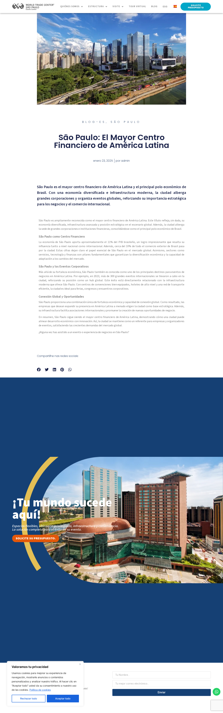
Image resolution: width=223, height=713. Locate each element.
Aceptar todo (62, 698)
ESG (165, 6)
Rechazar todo (28, 698)
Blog (154, 6)
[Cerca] (80, 664)
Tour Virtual (137, 6)
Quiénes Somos (69, 6)
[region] (45, 683)
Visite (116, 6)
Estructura (96, 6)
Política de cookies (40, 689)
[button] (72, 6)
